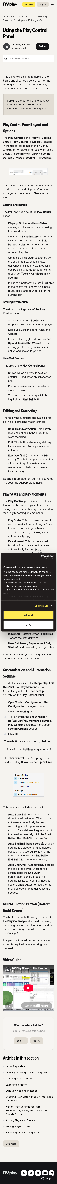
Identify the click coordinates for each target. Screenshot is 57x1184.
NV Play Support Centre (16, 16)
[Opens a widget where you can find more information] (46, 1179)
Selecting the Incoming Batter (23, 1132)
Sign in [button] (42, 4)
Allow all (28, 615)
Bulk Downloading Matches (21, 1090)
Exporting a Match (16, 1084)
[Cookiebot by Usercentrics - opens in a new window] (41, 557)
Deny (28, 624)
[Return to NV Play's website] (10, 4)
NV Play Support (21, 44)
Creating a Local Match (19, 1078)
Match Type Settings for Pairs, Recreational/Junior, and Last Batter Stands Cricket (27, 1110)
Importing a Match (16, 1066)
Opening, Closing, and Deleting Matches (29, 1072)
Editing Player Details (18, 1126)
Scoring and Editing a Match (30, 20)
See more (11, 1143)
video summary (25, 104)
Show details (41, 605)
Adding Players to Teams (20, 1120)
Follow (42, 46)
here (39, 482)
